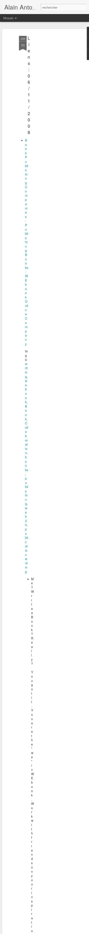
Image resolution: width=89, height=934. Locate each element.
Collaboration (26, 438)
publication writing (26, 550)
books (26, 463)
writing (26, 370)
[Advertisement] (51, 102)
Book (26, 412)
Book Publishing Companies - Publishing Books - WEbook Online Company (26, 242)
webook (26, 391)
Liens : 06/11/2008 (29, 85)
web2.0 (26, 516)
